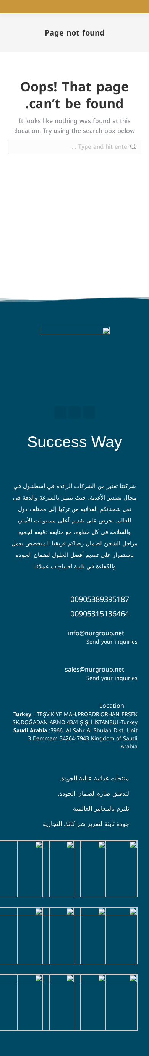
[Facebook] (89, 412)
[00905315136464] (134, 613)
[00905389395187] (134, 598)
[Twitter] (60, 412)
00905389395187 (99, 599)
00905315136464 (99, 614)
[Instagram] (74, 412)
